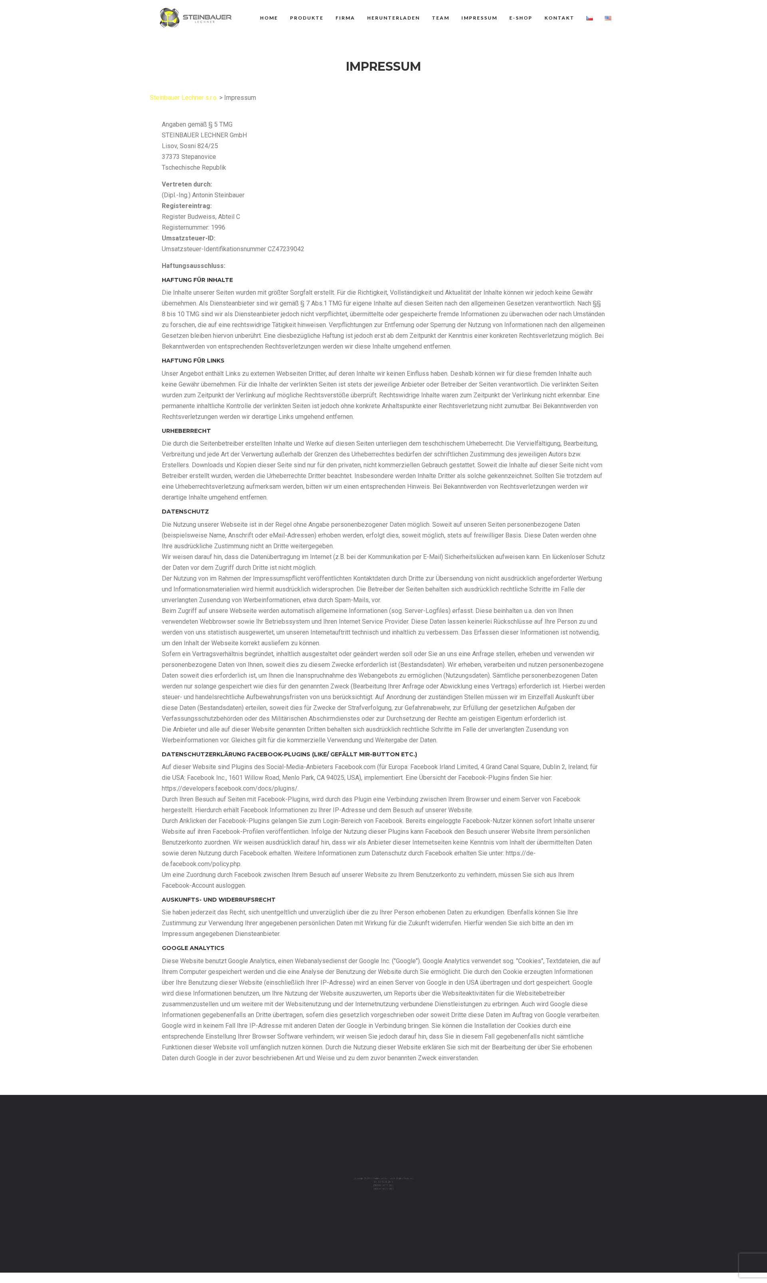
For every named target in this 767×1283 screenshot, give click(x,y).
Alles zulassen (647, 1257)
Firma (345, 18)
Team (440, 18)
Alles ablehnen (715, 1257)
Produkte (307, 18)
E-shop (521, 18)
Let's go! (686, 1236)
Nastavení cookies (383, 1231)
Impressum (479, 18)
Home (269, 18)
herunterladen (393, 18)
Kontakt (559, 18)
